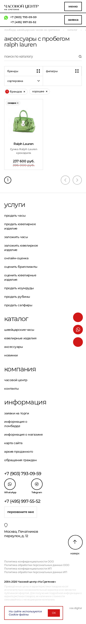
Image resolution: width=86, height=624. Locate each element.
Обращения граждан (20, 460)
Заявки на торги (16, 413)
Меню (72, 6)
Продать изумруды (19, 288)
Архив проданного (18, 451)
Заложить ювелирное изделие (21, 247)
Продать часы (15, 215)
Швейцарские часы (19, 330)
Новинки (11, 355)
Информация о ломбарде (15, 424)
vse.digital (75, 608)
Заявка (73, 20)
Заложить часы (16, 237)
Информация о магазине (23, 434)
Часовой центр (15, 380)
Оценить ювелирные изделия (20, 277)
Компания (20, 369)
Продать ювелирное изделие (20, 226)
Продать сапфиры (18, 305)
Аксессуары (13, 347)
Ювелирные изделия (20, 338)
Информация (23, 402)
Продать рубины (17, 297)
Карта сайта (13, 443)
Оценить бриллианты (20, 267)
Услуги (14, 204)
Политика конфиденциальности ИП (28, 568)
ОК (54, 612)
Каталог (16, 318)
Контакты (11, 388)
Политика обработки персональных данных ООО (36, 565)
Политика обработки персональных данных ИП (35, 572)
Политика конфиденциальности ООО (29, 561)
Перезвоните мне (20, 512)
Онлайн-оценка (16, 258)
